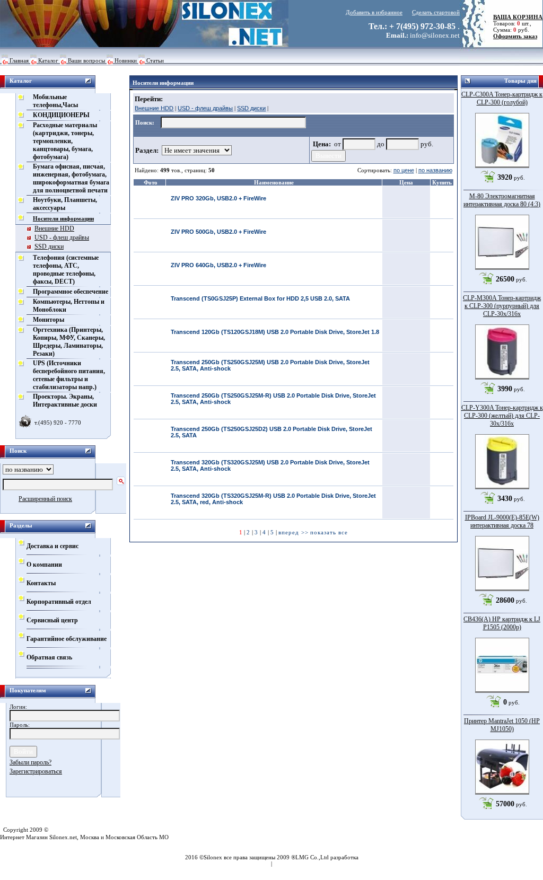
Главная (19, 60)
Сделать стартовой (436, 12)
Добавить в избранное (374, 12)
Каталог (48, 60)
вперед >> (293, 532)
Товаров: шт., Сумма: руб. (514, 23)
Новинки (126, 60)
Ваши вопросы (86, 60)
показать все (329, 532)
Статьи (155, 60)
